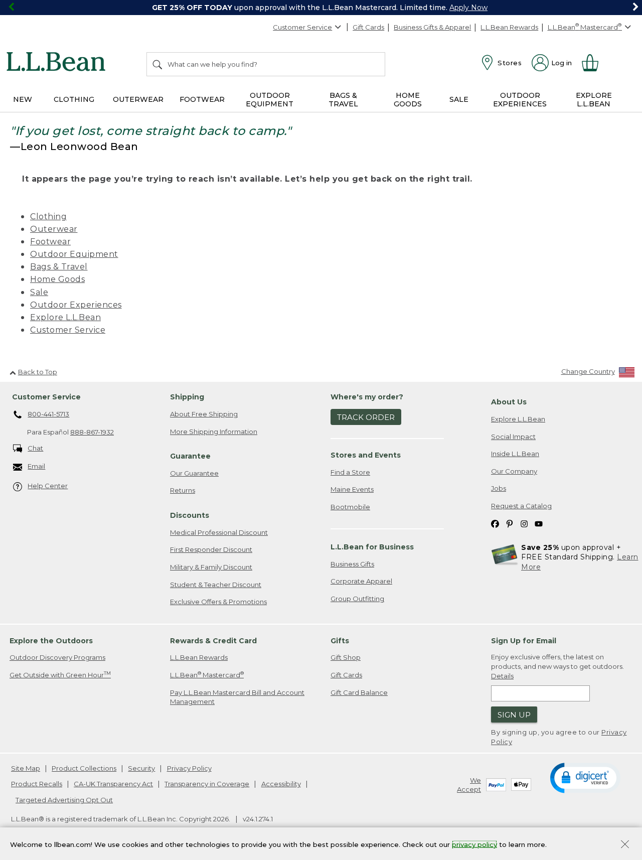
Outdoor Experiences (76, 305)
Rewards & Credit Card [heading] (213, 640)
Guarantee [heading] (190, 456)
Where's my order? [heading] (367, 396)
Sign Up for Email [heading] (523, 640)
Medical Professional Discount (219, 532)
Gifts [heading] (340, 640)
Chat (35, 448)
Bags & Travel (59, 266)
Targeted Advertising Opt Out (64, 800)
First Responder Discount (211, 549)
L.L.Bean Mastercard (207, 674)
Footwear (50, 241)
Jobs (498, 488)
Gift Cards (368, 27)
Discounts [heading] (189, 515)
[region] (321, 7)
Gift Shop (346, 657)
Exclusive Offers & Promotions (218, 602)
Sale (39, 292)
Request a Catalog (521, 506)
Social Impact (513, 437)
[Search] (158, 64)
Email (36, 466)
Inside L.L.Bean (515, 454)
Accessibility (281, 784)
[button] (585, 777)
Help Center (48, 486)
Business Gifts (352, 564)
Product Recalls (36, 784)
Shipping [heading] (187, 396)
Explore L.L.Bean (65, 317)
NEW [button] (22, 99)
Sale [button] (458, 99)
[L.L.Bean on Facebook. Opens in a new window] (495, 523)
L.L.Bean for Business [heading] (372, 546)
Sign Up (514, 715)
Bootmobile (350, 507)
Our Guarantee (194, 473)
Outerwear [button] (138, 99)
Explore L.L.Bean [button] (594, 99)
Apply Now (468, 7)
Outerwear (54, 229)
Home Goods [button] (408, 99)
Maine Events (352, 489)
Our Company (514, 471)
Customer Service (302, 27)
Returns (182, 490)
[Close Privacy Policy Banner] (625, 845)
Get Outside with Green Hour (60, 674)
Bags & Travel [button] (343, 99)
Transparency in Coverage (207, 784)
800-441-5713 (48, 414)
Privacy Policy (189, 768)
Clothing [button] (74, 99)
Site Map (25, 768)
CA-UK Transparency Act (113, 784)
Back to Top (37, 372)
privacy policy (474, 844)
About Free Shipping (204, 414)
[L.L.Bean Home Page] (58, 63)
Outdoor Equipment (74, 254)
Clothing (48, 216)
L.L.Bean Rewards (509, 27)
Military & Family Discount (211, 567)
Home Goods (57, 279)
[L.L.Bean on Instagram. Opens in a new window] (524, 523)
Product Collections (84, 768)
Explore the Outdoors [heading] (51, 640)
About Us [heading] (509, 401)
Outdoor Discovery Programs (57, 657)
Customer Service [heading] (46, 396)
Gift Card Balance (359, 692)
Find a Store (350, 472)
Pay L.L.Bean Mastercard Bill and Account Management (237, 697)
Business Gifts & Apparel (432, 27)
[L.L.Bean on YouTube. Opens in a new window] (539, 523)
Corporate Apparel (361, 581)
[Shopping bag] (594, 62)
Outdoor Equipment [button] (269, 99)
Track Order (366, 417)
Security (141, 768)
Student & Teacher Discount (215, 585)
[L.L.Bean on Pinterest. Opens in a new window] (510, 523)
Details (502, 676)
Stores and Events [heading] (366, 455)
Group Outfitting (357, 599)
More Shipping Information (213, 431)
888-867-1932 (92, 432)
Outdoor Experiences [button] (520, 99)
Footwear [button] (202, 99)
